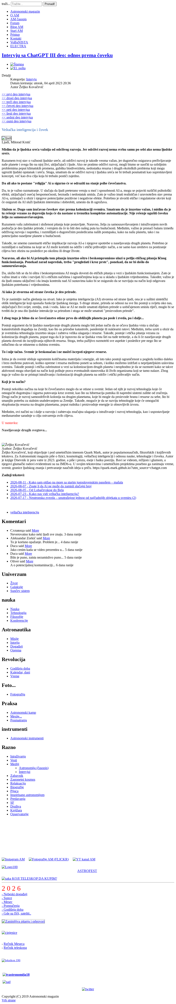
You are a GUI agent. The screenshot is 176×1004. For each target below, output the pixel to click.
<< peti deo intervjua (16, 109)
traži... (6, 4)
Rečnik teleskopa (15, 947)
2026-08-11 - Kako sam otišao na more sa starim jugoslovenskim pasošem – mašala (66, 482)
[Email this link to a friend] (18, 68)
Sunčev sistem (20, 591)
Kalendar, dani (20, 672)
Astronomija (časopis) (34, 768)
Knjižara (16, 810)
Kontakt (15, 38)
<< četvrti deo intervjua (17, 106)
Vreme (14, 676)
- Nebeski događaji (14, 894)
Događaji (16, 646)
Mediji (14, 764)
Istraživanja (18, 756)
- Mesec (7, 902)
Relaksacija (18, 783)
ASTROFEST (87, 871)
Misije (14, 639)
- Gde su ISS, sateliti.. (16, 913)
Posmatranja (18, 720)
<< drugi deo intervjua (17, 98)
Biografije (17, 787)
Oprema (15, 650)
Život (14, 583)
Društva (15, 806)
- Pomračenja (11, 906)
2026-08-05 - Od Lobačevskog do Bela (37, 490)
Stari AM (16, 31)
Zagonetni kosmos (22, 779)
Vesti (13, 760)
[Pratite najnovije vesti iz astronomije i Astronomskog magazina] (88, 989)
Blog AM (16, 27)
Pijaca (14, 791)
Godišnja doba (20, 668)
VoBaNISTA (19, 42)
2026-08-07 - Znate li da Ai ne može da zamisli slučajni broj (50, 486)
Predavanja (17, 799)
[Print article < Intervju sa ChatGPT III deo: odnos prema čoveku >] (17, 64)
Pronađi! (50, 4)
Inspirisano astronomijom (27, 795)
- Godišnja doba (12, 909)
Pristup (15, 34)
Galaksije (16, 587)
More (35, 530)
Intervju (31, 79)
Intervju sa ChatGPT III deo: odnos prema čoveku (57, 55)
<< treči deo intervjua (16, 102)
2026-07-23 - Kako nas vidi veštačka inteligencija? (44, 494)
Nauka (14, 609)
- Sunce (7, 898)
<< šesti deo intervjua (16, 113)
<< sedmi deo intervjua (17, 117)
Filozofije (16, 616)
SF (12, 802)
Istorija (15, 642)
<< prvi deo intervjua (16, 94)
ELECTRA (18, 46)
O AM (14, 15)
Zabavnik (16, 775)
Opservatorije (19, 814)
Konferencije (19, 620)
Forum (14, 23)
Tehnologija (18, 613)
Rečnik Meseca (14, 944)
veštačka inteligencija (24, 512)
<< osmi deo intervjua (16, 121)
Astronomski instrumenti (27, 738)
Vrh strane (9, 1000)
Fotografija (17, 694)
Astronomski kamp (23, 712)
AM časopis (18, 19)
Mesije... (16, 716)
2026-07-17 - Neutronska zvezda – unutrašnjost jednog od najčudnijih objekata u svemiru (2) (73, 498)
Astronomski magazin (25, 11)
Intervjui (24, 772)
